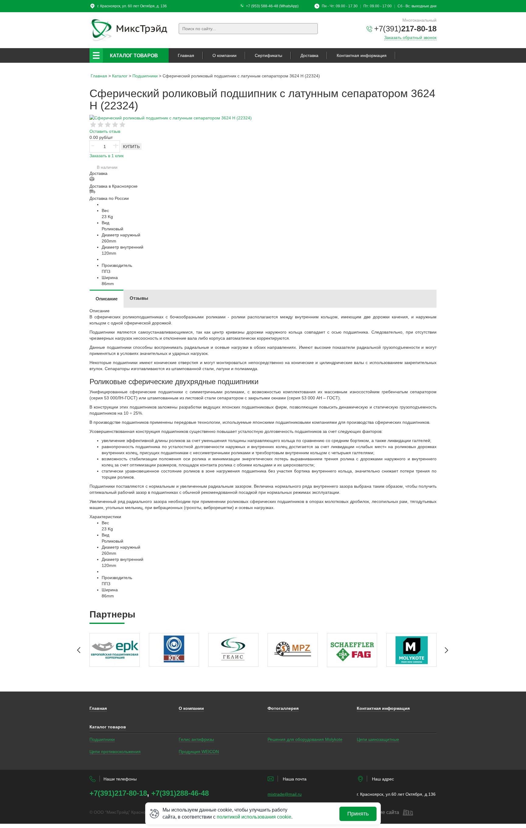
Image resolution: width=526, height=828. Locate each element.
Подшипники (102, 739)
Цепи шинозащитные (378, 739)
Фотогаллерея (283, 708)
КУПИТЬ (131, 146)
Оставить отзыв (104, 131)
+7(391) (405, 28)
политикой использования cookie (254, 816)
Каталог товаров (134, 55)
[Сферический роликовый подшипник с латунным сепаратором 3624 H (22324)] (170, 117)
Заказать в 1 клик (106, 155)
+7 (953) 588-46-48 (262, 6)
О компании (224, 55)
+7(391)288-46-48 (180, 793)
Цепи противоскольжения (115, 751)
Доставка (309, 55)
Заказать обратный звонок (410, 37)
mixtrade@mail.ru (285, 794)
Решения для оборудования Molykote (305, 739)
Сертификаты (268, 55)
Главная (186, 55)
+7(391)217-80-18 (118, 793)
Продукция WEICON (199, 751)
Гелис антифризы (196, 739)
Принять (358, 814)
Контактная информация (362, 55)
